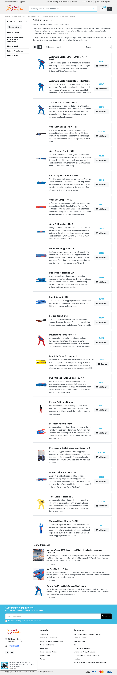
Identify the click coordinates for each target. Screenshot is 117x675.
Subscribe (106, 616)
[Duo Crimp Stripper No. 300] (41, 280)
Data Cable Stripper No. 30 (61, 248)
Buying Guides (45, 655)
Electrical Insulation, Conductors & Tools (89, 634)
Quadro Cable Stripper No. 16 (62, 472)
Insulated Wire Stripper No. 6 (62, 335)
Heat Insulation (79, 641)
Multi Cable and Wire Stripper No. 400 (66, 378)
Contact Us (44, 634)
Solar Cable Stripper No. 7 (61, 497)
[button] (102, 9)
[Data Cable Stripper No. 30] (41, 256)
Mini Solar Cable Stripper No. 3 (63, 356)
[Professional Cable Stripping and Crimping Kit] (41, 455)
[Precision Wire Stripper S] (41, 431)
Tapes (76, 645)
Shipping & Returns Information (51, 641)
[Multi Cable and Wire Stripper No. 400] (41, 385)
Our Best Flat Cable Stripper (58, 569)
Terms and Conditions (33, 621)
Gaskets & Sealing (81, 638)
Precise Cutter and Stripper (62, 402)
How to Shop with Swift (48, 638)
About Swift (44, 648)
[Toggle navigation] (109, 9)
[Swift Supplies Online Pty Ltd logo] (14, 9)
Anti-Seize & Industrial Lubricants (86, 655)
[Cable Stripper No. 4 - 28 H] (41, 158)
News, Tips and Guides (48, 652)
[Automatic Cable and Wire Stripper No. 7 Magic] (41, 64)
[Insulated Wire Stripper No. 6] (41, 341)
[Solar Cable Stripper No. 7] (41, 504)
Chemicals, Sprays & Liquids (84, 652)
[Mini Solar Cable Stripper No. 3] (41, 362)
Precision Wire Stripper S (60, 424)
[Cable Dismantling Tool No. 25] (41, 134)
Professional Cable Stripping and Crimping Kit (70, 448)
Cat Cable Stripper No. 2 (60, 200)
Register (107, 2)
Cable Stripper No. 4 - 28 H (61, 151)
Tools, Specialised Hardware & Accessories (90, 662)
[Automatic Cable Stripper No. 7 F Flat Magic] (41, 87)
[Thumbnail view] (35, 47)
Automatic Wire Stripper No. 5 (63, 102)
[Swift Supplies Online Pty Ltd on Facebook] (7, 652)
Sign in (99, 2)
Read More (51, 564)
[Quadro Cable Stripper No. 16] (41, 480)
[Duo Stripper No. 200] (41, 301)
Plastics (77, 659)
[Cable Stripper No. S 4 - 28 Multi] (41, 183)
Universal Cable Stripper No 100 (63, 521)
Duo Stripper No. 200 (58, 297)
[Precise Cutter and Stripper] (41, 408)
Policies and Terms (47, 645)
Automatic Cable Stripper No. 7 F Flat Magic (69, 81)
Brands (42, 659)
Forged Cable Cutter (58, 316)
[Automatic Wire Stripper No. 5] (41, 110)
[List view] (39, 47)
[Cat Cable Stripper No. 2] (41, 207)
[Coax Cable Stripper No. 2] (41, 231)
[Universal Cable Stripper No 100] (41, 528)
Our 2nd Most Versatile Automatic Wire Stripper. (66, 586)
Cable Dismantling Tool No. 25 (63, 127)
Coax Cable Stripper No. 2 (61, 224)
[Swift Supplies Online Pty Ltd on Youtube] (12, 652)
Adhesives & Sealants (82, 648)
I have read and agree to (24, 621)
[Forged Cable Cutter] (41, 320)
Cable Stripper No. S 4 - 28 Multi (63, 175)
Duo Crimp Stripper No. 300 (61, 273)
